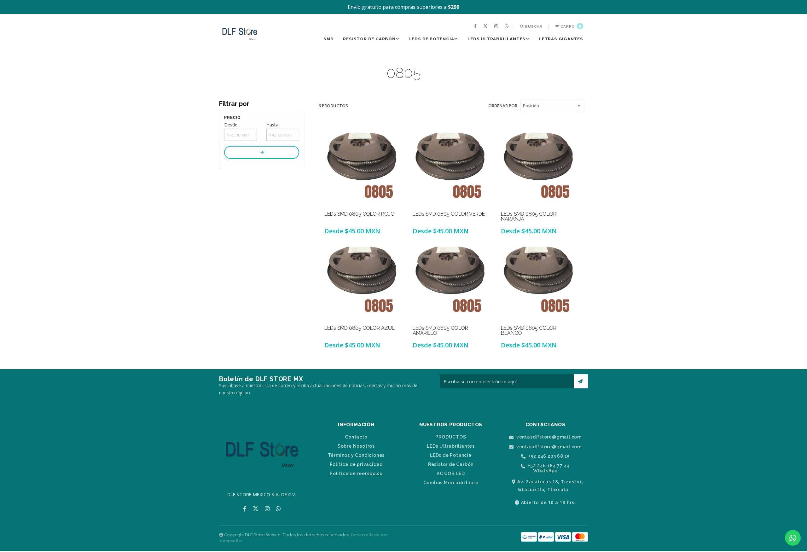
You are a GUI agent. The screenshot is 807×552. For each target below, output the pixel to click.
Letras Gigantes (561, 39)
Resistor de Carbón (369, 39)
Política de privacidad (356, 464)
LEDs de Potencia (431, 39)
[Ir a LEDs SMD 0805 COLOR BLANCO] (539, 280)
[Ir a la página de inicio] (239, 33)
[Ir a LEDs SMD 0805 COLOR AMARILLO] (451, 280)
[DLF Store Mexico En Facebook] (476, 26)
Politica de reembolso (356, 473)
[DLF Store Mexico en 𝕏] (486, 26)
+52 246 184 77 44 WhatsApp (548, 468)
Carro (570, 26)
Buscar (533, 26)
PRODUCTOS (450, 437)
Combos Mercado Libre (451, 482)
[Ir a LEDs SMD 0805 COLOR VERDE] (451, 166)
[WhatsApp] (507, 26)
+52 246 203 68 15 (548, 456)
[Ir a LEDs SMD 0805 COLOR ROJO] (362, 166)
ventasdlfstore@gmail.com (548, 437)
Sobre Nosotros (356, 446)
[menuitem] (476, 26)
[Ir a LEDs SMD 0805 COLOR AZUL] (362, 280)
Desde (230, 125)
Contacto (356, 437)
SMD (328, 39)
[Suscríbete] (581, 381)
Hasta (272, 125)
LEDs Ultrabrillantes (496, 39)
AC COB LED (451, 473)
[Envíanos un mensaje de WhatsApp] (793, 538)
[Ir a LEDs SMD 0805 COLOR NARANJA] (539, 166)
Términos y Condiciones (356, 455)
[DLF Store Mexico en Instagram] (497, 26)
